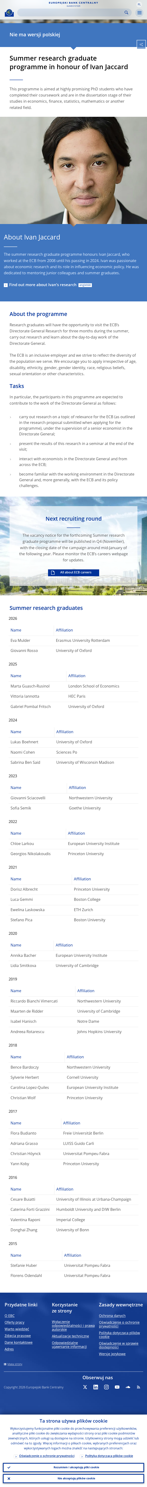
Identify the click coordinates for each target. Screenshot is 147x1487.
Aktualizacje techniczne (70, 1336)
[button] (139, 4)
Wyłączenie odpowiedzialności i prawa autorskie (73, 1325)
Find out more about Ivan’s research (43, 285)
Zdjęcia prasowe (18, 1336)
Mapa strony (14, 1364)
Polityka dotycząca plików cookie (109, 1456)
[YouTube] (117, 1387)
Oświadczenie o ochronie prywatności (46, 1456)
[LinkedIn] (95, 1387)
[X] (85, 1387)
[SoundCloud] (127, 1387)
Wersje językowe (112, 1354)
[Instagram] (106, 1387)
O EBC (10, 1316)
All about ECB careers (75, 572)
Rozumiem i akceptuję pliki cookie (76, 1467)
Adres (9, 1349)
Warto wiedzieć (17, 1329)
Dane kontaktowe (19, 1342)
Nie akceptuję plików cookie (76, 1478)
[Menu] (139, 13)
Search (126, 12)
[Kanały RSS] (138, 1387)
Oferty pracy (14, 1322)
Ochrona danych (112, 1316)
